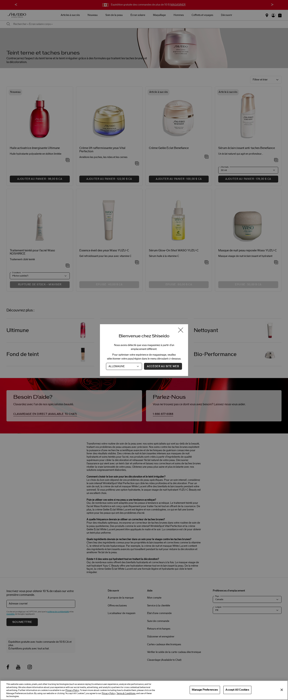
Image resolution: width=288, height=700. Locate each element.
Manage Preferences (205, 689)
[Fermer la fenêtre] (180, 330)
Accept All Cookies (237, 689)
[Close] (281, 689)
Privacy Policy (72, 690)
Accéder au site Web (163, 366)
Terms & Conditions (125, 693)
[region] (144, 690)
